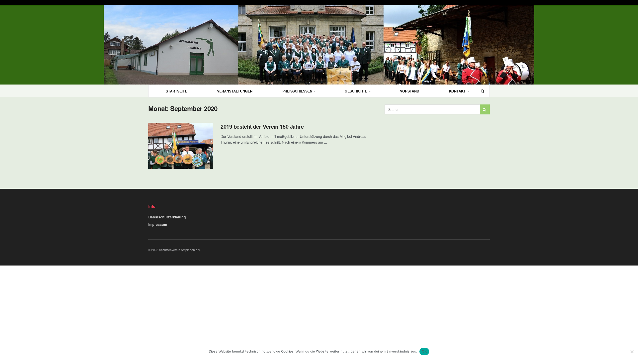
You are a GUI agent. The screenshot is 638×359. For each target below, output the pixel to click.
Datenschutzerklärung (167, 216)
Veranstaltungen (234, 91)
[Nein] (631, 351)
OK (424, 351)
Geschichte (356, 91)
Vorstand (409, 91)
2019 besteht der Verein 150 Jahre (262, 126)
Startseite (176, 91)
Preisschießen (297, 91)
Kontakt (457, 91)
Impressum (157, 224)
